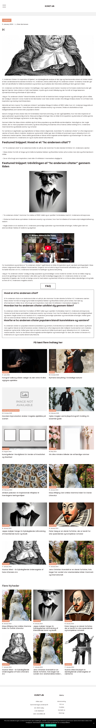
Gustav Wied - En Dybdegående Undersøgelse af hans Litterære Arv (22, 570)
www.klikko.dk (41, 714)
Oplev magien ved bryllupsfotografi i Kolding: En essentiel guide (69, 417)
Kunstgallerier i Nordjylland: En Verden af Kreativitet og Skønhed (23, 455)
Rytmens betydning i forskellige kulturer (65, 378)
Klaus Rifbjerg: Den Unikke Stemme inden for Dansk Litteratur (70, 494)
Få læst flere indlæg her (48, 342)
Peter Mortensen (22, 24)
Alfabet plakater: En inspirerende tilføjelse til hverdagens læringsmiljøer (20, 494)
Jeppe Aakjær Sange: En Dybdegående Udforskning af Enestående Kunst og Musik (23, 532)
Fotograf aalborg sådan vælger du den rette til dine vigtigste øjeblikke (24, 379)
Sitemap (61, 713)
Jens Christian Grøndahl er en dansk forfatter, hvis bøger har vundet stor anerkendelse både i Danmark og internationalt (71, 572)
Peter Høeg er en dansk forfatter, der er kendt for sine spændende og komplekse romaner (70, 532)
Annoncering (61, 701)
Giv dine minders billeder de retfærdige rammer (69, 454)
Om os (61, 704)
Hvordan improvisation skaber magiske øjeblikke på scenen (24, 417)
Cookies (61, 707)
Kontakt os (61, 710)
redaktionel (7, 20)
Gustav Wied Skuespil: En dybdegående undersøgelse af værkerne (78, 672)
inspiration (6, 372)
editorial (52, 372)
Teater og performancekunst (11, 410)
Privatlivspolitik (50, 725)
